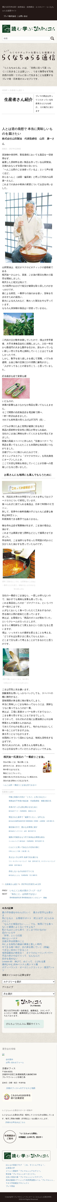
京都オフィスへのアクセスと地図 (20, 1088)
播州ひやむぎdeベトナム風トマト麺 (20, 964)
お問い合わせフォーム (15, 1062)
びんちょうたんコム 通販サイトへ (23, 1024)
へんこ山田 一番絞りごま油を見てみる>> (20, 785)
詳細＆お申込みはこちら (15, 1122)
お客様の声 (10, 1168)
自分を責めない (10, 958)
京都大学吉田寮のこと (13, 941)
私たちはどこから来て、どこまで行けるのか (24, 930)
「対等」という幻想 (12, 935)
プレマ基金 (10, 1186)
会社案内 (9, 1059)
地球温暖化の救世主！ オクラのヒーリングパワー (27, 953)
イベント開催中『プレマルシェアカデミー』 (24, 1171)
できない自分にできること (15, 950)
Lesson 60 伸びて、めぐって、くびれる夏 (24, 961)
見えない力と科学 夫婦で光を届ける (33, 861)
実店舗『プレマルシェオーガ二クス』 (21, 1174)
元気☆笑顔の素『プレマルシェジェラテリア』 (25, 1177)
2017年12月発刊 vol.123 (31, 884)
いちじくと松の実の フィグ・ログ (25, 890)
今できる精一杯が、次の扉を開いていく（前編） (26, 947)
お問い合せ (23, 16)
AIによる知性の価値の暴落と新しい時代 (22, 944)
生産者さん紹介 (8, 792)
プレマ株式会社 (10, 16)
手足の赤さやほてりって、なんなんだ (21, 956)
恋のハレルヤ (8, 932)
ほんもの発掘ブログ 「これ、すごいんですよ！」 (26, 1165)
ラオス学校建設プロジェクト (17, 1183)
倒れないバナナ (10, 938)
